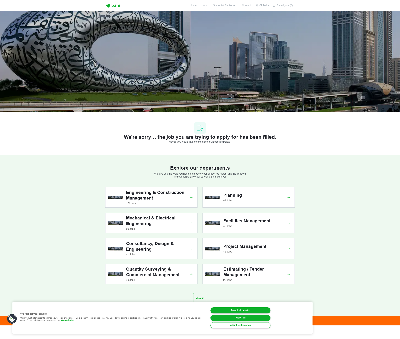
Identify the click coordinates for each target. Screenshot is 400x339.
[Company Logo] (113, 5)
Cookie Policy (67, 320)
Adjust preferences (240, 325)
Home (193, 5)
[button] (262, 5)
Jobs (205, 5)
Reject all (240, 318)
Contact (246, 5)
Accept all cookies (240, 310)
